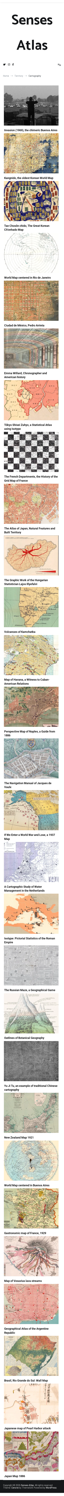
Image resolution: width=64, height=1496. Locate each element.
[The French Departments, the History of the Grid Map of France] (31, 452)
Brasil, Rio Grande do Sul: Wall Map (26, 1380)
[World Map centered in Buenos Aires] (31, 1161)
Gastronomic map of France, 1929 (25, 1233)
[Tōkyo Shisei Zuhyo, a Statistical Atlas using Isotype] (31, 400)
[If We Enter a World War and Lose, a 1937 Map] (31, 810)
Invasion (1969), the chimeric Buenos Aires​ (30, 130)
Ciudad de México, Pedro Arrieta (24, 325)
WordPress (51, 1487)
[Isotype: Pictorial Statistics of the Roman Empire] (31, 914)
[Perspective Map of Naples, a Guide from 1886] (31, 707)
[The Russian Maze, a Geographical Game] (31, 965)
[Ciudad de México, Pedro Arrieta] (31, 301)
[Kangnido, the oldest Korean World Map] (31, 153)
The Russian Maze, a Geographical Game (29, 990)
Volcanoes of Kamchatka (19, 631)
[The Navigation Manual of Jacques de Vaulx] (31, 758)
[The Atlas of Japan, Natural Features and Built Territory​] (31, 504)
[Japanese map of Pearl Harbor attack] (31, 1404)
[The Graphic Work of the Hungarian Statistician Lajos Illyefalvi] (31, 555)
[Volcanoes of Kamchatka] (31, 607)
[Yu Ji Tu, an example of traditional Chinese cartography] (31, 1061)
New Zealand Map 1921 (19, 1137)
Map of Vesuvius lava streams (23, 1281)
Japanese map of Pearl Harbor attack (27, 1428)
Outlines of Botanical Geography (24, 1038)
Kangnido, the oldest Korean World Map (28, 178)
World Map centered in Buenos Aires (26, 1185)
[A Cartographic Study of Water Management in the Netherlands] (31, 862)
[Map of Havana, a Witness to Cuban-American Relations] (31, 655)
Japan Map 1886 (14, 1476)
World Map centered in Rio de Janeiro (27, 277)
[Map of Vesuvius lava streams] (31, 1256)
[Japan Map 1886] (31, 1451)
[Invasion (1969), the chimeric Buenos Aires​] (31, 105)
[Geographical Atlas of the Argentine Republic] (31, 1304)
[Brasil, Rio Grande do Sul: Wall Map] (31, 1356)
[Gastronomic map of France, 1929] (31, 1208)
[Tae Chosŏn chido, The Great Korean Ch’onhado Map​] (31, 201)
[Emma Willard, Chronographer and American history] (31, 348)
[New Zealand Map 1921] (31, 1113)
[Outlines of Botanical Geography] (31, 1013)
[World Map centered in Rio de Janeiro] (31, 253)
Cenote (15, 1487)
